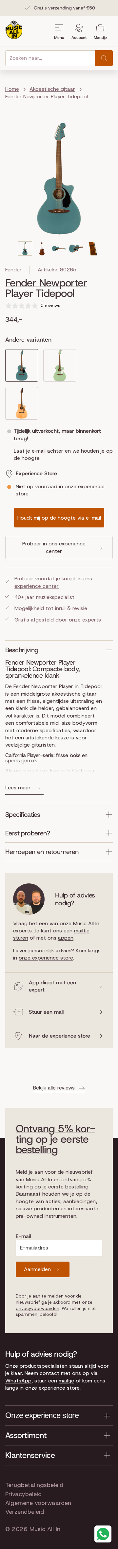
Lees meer (17, 787)
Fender (13, 269)
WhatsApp (18, 1380)
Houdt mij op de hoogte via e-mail (59, 517)
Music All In (45, 1529)
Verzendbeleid (24, 1512)
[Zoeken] (104, 58)
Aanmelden (37, 1269)
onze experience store (46, 957)
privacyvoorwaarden (37, 1308)
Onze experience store (42, 1415)
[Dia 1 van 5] (25, 248)
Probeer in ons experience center (54, 547)
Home (12, 89)
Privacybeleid (23, 1494)
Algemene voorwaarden (38, 1503)
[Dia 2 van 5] (42, 248)
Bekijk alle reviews (54, 1087)
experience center (36, 586)
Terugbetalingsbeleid (34, 1485)
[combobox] (50, 58)
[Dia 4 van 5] (76, 248)
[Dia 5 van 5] (93, 248)
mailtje (66, 1380)
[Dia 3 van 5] (59, 248)
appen (65, 937)
